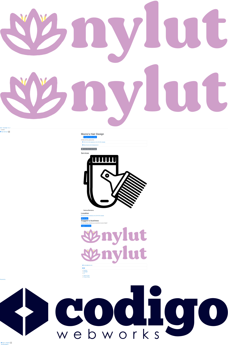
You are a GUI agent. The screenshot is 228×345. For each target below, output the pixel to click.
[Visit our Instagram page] (83, 268)
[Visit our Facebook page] (82, 268)
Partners (85, 270)
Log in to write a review (90, 137)
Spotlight (85, 271)
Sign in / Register (6, 342)
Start (2, 344)
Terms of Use (86, 275)
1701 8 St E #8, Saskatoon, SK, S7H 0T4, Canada (93, 215)
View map (85, 218)
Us (84, 273)
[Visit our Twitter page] (84, 268)
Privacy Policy (86, 277)
